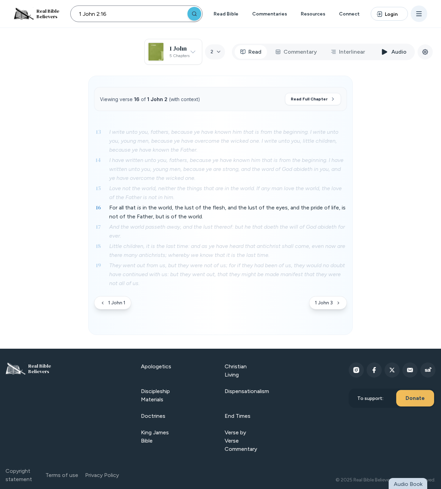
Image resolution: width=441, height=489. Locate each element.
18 (98, 246)
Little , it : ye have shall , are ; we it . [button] (227, 250)
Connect (349, 14)
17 (98, 226)
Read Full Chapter (309, 99)
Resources (313, 14)
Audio (399, 51)
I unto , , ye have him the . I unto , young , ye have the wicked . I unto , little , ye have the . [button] (223, 141)
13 (98, 131)
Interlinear (352, 51)
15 (98, 188)
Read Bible (226, 14)
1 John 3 (324, 303)
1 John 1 (116, 303)
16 (98, 207)
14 (98, 160)
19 (98, 265)
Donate (415, 398)
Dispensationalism (247, 391)
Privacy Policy (102, 475)
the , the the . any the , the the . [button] (225, 192)
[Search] (194, 14)
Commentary (300, 51)
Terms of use (61, 475)
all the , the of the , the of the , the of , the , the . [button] (227, 212)
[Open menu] (419, 14)
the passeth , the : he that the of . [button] (227, 231)
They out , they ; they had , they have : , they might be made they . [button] (227, 274)
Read (254, 51)
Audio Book (408, 484)
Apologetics (156, 366)
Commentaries (269, 14)
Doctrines (153, 416)
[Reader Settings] (425, 51)
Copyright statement (19, 475)
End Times (237, 416)
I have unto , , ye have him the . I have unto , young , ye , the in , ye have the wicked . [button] (226, 169)
